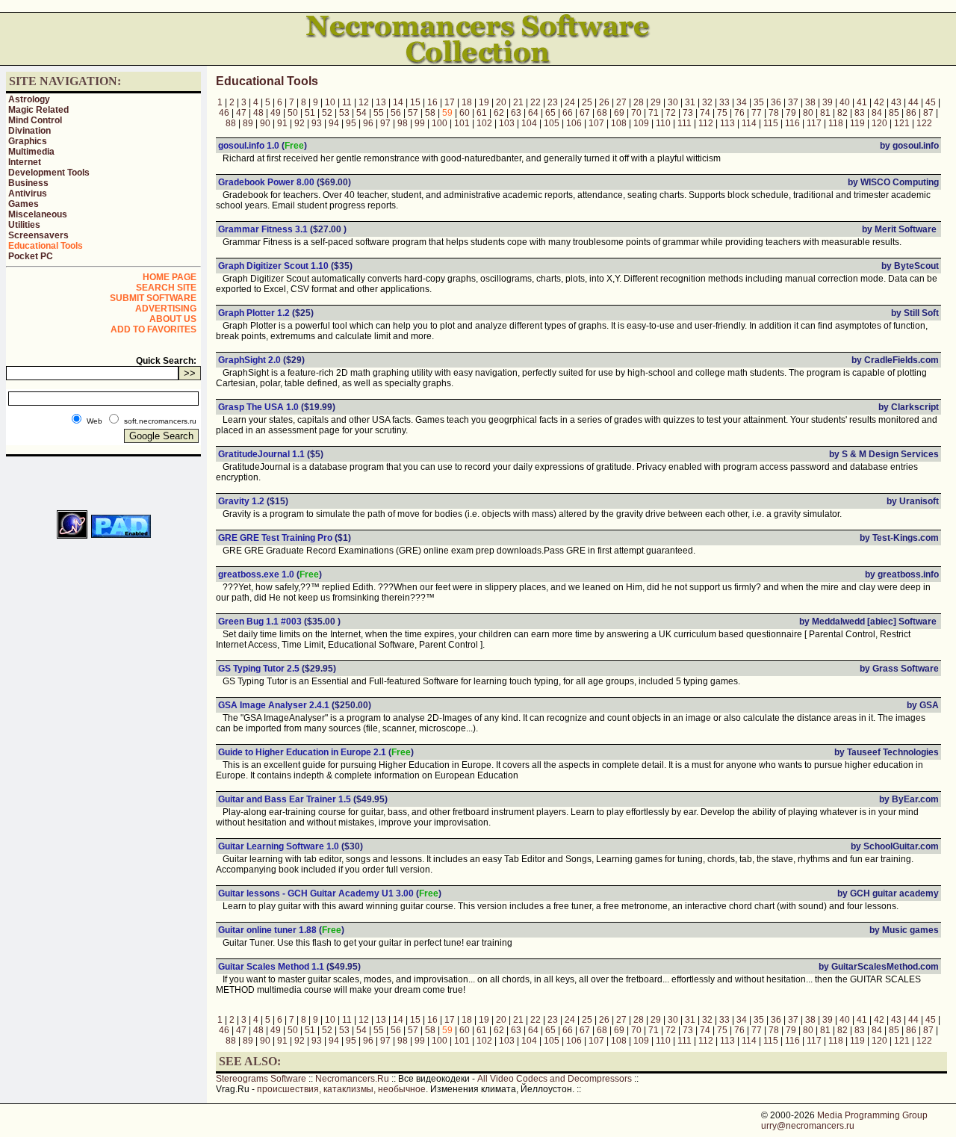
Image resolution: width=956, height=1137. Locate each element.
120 (879, 123)
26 (604, 102)
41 (862, 102)
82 (842, 113)
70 (636, 113)
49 (275, 113)
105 (551, 123)
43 (896, 102)
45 (930, 102)
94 (334, 123)
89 (248, 123)
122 (924, 123)
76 (739, 113)
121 (902, 123)
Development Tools (49, 172)
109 (641, 123)
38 (810, 102)
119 (857, 123)
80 (808, 113)
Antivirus (27, 193)
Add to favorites (153, 329)
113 (727, 123)
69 (619, 113)
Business (28, 183)
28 (638, 102)
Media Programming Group (872, 1115)
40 (844, 102)
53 (344, 113)
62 (499, 113)
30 (673, 102)
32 (707, 102)
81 (825, 113)
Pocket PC (30, 256)
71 (653, 113)
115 (770, 123)
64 (533, 113)
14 (398, 102)
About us (172, 319)
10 (330, 102)
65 (550, 113)
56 (396, 113)
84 (877, 113)
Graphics (27, 141)
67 (585, 113)
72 (670, 113)
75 (722, 113)
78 (774, 113)
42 (879, 102)
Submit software (153, 298)
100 (439, 123)
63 (516, 113)
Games (23, 204)
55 (378, 113)
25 (587, 102)
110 (663, 123)
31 (690, 102)
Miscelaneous (37, 214)
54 (361, 113)
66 (567, 113)
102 (484, 123)
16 (432, 102)
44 (913, 102)
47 (241, 113)
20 (501, 102)
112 (705, 123)
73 (688, 113)
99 (420, 123)
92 (299, 123)
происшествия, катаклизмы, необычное (341, 1089)
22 (535, 102)
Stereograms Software (261, 1079)
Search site (166, 287)
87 (928, 113)
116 (792, 123)
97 (385, 123)
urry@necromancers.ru (807, 1126)
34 (741, 102)
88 (231, 123)
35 (759, 102)
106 (574, 123)
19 (484, 102)
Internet (24, 162)
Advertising (165, 308)
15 (415, 102)
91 (282, 123)
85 (894, 113)
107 (596, 123)
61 (482, 113)
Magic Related (38, 110)
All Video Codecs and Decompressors (554, 1079)
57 (413, 113)
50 (293, 113)
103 (507, 123)
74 (705, 113)
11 (347, 102)
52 (327, 113)
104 (529, 123)
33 (724, 102)
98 (402, 123)
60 (464, 113)
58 (430, 113)
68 (602, 113)
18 (467, 102)
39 (827, 102)
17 (449, 102)
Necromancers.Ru (352, 1079)
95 (351, 123)
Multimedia (31, 151)
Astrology (29, 99)
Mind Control (35, 120)
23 (552, 102)
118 (835, 123)
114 (749, 123)
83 (859, 113)
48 (258, 113)
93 (316, 123)
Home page (169, 277)
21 (518, 102)
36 (776, 102)
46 (224, 113)
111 (684, 123)
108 (619, 123)
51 (310, 113)
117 (814, 123)
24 (570, 102)
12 (363, 102)
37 (793, 102)
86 (911, 113)
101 (462, 123)
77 (756, 113)
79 (791, 113)
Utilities (24, 225)
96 (368, 123)
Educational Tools (45, 246)
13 (381, 102)
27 (621, 102)
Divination (29, 131)
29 (656, 102)
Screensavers (38, 235)
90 (265, 123)
